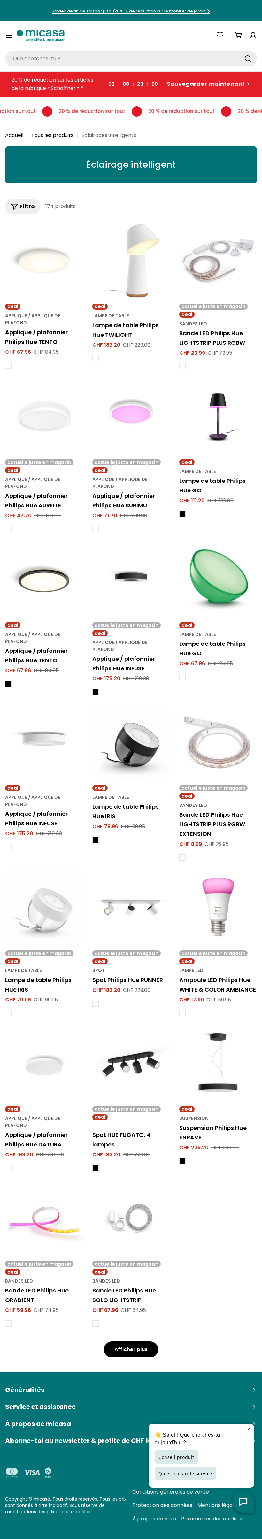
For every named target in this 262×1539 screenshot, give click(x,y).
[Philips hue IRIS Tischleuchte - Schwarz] (95, 840)
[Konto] (253, 35)
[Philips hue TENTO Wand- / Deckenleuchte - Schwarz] (8, 684)
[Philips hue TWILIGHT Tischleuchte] (131, 261)
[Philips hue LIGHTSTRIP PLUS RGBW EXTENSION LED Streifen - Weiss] (182, 857)
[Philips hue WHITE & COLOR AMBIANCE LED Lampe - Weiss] (182, 1013)
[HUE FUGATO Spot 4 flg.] (131, 1063)
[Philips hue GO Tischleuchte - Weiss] (182, 677)
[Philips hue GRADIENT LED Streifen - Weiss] (8, 1323)
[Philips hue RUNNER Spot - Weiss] (95, 1003)
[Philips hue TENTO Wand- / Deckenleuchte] (44, 261)
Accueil (14, 135)
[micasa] (41, 35)
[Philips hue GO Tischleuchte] (218, 417)
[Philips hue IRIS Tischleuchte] (131, 742)
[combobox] (131, 58)
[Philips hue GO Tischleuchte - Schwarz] (182, 514)
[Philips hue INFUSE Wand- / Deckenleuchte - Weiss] (8, 847)
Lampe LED (191, 970)
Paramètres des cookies (211, 1518)
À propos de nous (154, 1518)
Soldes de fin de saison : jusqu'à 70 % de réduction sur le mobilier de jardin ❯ (131, 11)
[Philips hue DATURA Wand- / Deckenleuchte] (44, 1063)
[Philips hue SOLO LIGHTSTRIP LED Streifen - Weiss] (95, 1323)
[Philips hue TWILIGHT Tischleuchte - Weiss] (95, 358)
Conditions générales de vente (170, 1491)
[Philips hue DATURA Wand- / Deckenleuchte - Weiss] (8, 1168)
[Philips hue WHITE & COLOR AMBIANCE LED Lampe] (218, 908)
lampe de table (110, 315)
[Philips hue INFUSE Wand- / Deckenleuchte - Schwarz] (95, 692)
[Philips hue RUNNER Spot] (131, 908)
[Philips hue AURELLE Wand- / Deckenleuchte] (44, 417)
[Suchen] (248, 58)
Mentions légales (218, 1505)
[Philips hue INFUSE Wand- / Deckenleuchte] (131, 579)
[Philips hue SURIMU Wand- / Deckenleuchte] (131, 417)
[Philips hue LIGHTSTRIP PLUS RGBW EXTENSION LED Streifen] (218, 742)
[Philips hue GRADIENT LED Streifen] (44, 1218)
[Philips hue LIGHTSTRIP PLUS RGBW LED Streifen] (218, 261)
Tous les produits (52, 135)
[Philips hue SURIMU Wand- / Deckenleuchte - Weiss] (95, 529)
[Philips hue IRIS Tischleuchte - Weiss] (8, 1013)
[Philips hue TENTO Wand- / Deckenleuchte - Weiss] (8, 365)
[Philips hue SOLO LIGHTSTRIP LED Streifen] (131, 1218)
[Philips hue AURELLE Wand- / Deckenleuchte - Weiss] (8, 529)
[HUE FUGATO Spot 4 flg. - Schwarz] (95, 1168)
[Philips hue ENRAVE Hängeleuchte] (218, 1063)
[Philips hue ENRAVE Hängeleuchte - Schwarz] (182, 1161)
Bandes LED (193, 323)
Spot (98, 970)
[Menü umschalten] (9, 35)
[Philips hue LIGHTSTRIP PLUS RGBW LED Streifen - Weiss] (182, 366)
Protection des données (162, 1505)
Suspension (194, 1118)
